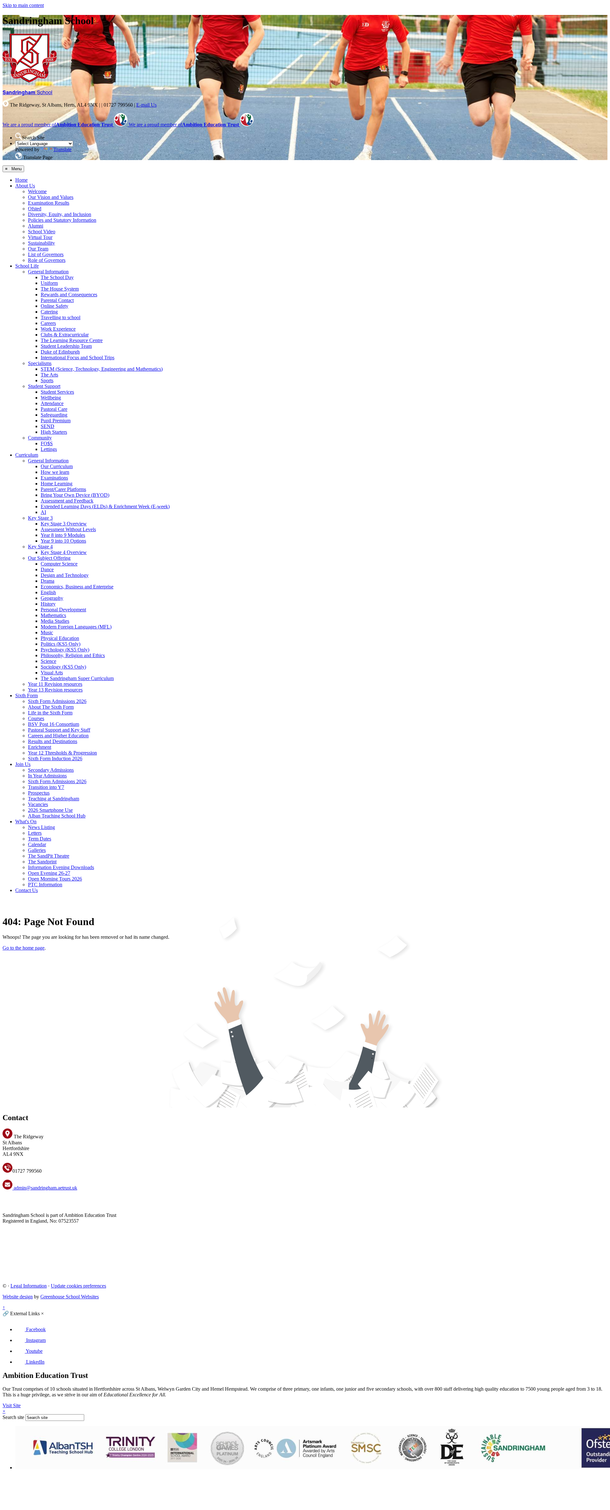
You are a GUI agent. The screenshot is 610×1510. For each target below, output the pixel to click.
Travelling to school (60, 317)
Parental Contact (57, 300)
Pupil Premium (56, 420)
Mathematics (53, 615)
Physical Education (60, 638)
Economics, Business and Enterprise (77, 586)
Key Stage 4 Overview (64, 552)
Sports (47, 380)
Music (47, 632)
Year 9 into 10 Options (63, 541)
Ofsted (34, 208)
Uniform (49, 283)
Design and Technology (65, 575)
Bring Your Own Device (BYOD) (75, 495)
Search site (13, 1417)
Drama (47, 581)
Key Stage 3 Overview (64, 523)
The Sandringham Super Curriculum (77, 678)
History (48, 604)
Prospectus (39, 793)
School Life (27, 266)
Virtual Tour (40, 237)
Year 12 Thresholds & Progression (62, 752)
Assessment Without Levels (68, 529)
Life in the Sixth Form (50, 712)
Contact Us (26, 890)
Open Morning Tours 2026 (55, 878)
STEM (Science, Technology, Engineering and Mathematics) (102, 369)
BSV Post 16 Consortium (53, 724)
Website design (18, 1296)
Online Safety (54, 306)
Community (40, 437)
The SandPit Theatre (48, 856)
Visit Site (12, 1405)
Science (48, 661)
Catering (49, 311)
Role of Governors (46, 260)
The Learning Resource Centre (72, 340)
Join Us (22, 764)
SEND (47, 426)
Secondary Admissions (51, 770)
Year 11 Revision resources (55, 684)
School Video (41, 231)
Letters (35, 833)
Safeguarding (54, 415)
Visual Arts (52, 672)
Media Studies (55, 621)
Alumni (35, 225)
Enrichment (39, 747)
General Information (48, 271)
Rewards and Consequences (69, 294)
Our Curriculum (57, 466)
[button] (18, 136)
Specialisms (39, 363)
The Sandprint (42, 861)
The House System (60, 288)
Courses (36, 718)
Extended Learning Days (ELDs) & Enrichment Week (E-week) (105, 506)
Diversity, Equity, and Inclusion (59, 214)
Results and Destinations (52, 741)
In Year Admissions (47, 775)
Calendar (37, 844)
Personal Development (63, 609)
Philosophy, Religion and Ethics (73, 655)
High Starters (54, 432)
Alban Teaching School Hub (56, 815)
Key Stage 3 (40, 518)
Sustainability (41, 243)
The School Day (57, 277)
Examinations (54, 478)
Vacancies (38, 804)
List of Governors (46, 254)
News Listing (41, 827)
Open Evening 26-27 (49, 873)
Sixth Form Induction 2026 (55, 758)
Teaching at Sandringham (53, 798)
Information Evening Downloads (61, 867)
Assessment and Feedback (67, 500)
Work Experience (58, 329)
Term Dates (39, 838)
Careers (48, 323)
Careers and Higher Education (58, 735)
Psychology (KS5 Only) (65, 649)
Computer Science (59, 563)
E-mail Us (146, 105)
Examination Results (48, 203)
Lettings (49, 449)
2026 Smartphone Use (50, 810)
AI (43, 512)
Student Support (44, 386)
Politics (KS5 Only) (60, 644)
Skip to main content (23, 5)
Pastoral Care (54, 409)
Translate (62, 149)
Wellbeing (51, 397)
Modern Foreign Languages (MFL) (76, 626)
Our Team (38, 248)
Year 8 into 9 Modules (63, 535)
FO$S (47, 443)
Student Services (57, 392)
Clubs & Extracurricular (65, 334)
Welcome (37, 191)
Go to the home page (23, 948)
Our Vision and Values (50, 197)
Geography (52, 598)
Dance (47, 569)
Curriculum (26, 455)
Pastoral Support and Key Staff (59, 730)
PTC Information (45, 884)
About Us (25, 185)
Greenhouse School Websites (69, 1296)
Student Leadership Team (66, 346)
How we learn (55, 472)
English (48, 592)
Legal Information (28, 1286)
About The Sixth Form (51, 707)
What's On (26, 821)
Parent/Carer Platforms (63, 489)
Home (21, 180)
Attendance (52, 403)
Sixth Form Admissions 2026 (57, 701)
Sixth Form (26, 695)
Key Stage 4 (40, 546)
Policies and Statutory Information (62, 220)
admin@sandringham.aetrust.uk (44, 1187)
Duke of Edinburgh (60, 352)
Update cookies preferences (78, 1286)
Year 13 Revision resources (55, 689)
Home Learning (56, 483)
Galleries (37, 850)
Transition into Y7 (46, 787)
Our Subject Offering (49, 558)
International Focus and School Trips (77, 357)
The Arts (49, 374)
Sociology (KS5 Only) (63, 667)
